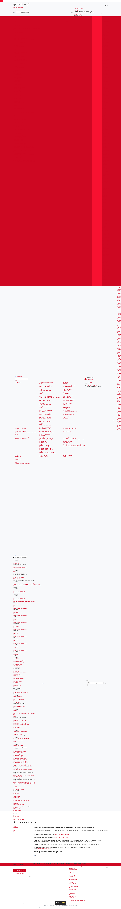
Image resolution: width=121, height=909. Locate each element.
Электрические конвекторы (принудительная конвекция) (27, 29)
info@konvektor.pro (18, 7)
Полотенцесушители (18, 133)
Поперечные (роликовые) (19, 122)
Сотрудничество (106, 269)
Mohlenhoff (16, 45)
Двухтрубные (16, 78)
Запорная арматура (18, 156)
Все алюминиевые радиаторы (20, 100)
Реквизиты (65, 21)
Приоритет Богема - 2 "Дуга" (46, 449)
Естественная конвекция (19, 22)
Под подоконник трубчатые (20, 76)
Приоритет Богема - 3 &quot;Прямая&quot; (23, 147)
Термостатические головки (19, 153)
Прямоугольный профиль (19, 87)
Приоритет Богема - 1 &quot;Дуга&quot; (23, 144)
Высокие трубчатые (18, 74)
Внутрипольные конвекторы (20, 20)
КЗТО (14, 62)
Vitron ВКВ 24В (16, 25)
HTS (14, 41)
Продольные (16, 123)
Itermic (15, 31)
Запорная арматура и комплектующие (22, 151)
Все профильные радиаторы (20, 83)
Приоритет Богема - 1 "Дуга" (46, 448)
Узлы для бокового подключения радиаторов (24, 161)
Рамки (14, 132)
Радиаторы (16, 70)
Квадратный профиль (18, 88)
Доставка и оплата (106, 282)
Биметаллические (17, 101)
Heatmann (15, 57)
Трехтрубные (16, 80)
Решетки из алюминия (18, 118)
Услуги (103, 268)
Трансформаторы (17, 128)
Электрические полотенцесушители (22, 150)
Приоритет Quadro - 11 (19, 139)
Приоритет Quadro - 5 (18, 142)
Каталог (71, 866)
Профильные (16, 81)
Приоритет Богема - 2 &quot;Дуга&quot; (23, 146)
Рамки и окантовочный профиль (21, 129)
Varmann (15, 35)
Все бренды (16, 18)
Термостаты (16, 126)
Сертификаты (66, 20)
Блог (64, 22)
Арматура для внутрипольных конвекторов (23, 154)
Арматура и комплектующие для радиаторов (24, 158)
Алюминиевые (17, 98)
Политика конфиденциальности (70, 24)
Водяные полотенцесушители (20, 135)
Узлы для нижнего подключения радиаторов (24, 160)
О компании (105, 272)
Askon (14, 49)
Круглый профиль (17, 91)
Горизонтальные (17, 85)
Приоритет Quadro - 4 (18, 140)
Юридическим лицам (107, 271)
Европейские (16, 97)
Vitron (14, 21)
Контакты (104, 283)
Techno (15, 66)
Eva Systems (16, 53)
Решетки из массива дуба (19, 119)
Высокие (15, 93)
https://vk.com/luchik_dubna (62, 837)
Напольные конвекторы (19, 108)
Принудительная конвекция (20, 24)
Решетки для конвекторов (19, 116)
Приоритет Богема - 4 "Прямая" (46, 452)
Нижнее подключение (18, 104)
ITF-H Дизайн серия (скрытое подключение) (24, 112)
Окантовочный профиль (19, 130)
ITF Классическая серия (19, 111)
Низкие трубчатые (17, 77)
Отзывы (65, 18)
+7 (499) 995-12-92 (17, 807)
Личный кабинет (17, 810)
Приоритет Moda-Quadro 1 (19, 136)
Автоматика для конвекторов (20, 125)
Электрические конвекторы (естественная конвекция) (26, 28)
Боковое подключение (18, 102)
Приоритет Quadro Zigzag (19, 143)
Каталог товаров (106, 18)
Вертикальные (17, 84)
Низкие (15, 94)
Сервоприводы (17, 157)
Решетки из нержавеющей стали (21, 121)
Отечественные (17, 95)
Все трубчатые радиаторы (19, 73)
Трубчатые (16, 71)
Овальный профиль (18, 90)
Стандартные (16, 107)
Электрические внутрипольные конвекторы (24, 27)
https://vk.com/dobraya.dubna (62, 834)
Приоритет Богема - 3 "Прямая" (46, 451)
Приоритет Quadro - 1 (18, 137)
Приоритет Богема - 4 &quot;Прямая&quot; (23, 149)
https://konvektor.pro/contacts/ (44, 848)
